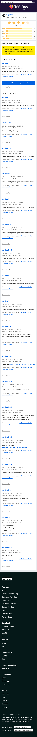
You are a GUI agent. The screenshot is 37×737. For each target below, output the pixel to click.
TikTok (4, 700)
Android (5, 640)
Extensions (11, 10)
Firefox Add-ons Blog (10, 594)
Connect (5, 678)
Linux (4, 643)
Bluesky (5, 704)
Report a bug (7, 614)
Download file (6, 87)
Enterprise (5, 668)
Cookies (11, 714)
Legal (18, 714)
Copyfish (9, 15)
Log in (34, 2)
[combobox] (16, 2)
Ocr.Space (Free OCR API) (18, 17)
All (3, 646)
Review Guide (7, 617)
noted (18, 717)
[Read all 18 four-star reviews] (19, 31)
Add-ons (5, 587)
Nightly (4, 656)
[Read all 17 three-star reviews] (19, 33)
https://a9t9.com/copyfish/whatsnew (22, 364)
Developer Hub (7, 600)
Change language (7, 727)
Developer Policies (9, 604)
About (4, 590)
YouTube (5, 697)
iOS (3, 636)
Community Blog (8, 607)
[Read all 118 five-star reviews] (19, 28)
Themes (19, 10)
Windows (5, 630)
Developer (5, 684)
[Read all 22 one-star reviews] (19, 38)
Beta (3, 659)
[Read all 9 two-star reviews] (19, 36)
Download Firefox (8, 626)
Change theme (6, 730)
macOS (4, 633)
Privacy (4, 714)
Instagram (5, 694)
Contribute (6, 681)
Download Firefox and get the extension (18, 83)
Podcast (5, 707)
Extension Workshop (9, 597)
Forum (4, 610)
